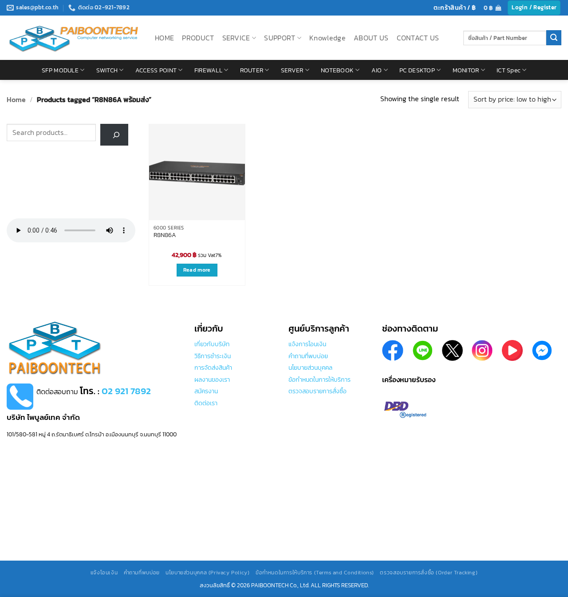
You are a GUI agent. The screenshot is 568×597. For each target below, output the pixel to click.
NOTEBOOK (337, 70)
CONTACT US (418, 37)
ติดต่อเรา (205, 403)
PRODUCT (198, 37)
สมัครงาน (206, 391)
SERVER (292, 70)
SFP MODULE (60, 70)
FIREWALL (208, 70)
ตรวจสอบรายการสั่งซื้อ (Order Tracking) (428, 573)
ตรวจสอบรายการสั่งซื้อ (317, 391)
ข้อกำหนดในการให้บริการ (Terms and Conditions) (315, 573)
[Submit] (553, 37)
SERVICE (236, 37)
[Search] (114, 135)
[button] (492, 7)
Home (16, 99)
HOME (164, 37)
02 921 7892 (126, 391)
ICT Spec (508, 70)
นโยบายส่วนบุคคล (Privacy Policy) (207, 573)
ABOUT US (371, 37)
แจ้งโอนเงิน (104, 573)
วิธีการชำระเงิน (212, 356)
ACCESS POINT (156, 70)
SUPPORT (279, 37)
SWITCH (107, 70)
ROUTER (252, 70)
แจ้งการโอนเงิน (307, 344)
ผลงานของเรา (212, 379)
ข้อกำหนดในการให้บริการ (319, 379)
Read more (197, 270)
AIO (376, 70)
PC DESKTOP (417, 70)
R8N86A (165, 235)
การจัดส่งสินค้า (213, 367)
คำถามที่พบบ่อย (308, 356)
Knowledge (327, 37)
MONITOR (466, 70)
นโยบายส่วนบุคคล (310, 367)
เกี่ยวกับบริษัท (211, 344)
